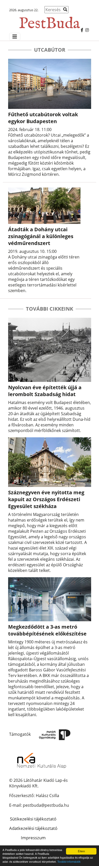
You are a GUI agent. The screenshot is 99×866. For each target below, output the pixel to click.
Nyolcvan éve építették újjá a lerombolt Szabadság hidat (44, 391)
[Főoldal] (49, 20)
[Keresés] (65, 9)
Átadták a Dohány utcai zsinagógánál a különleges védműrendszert (40, 236)
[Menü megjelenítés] (14, 36)
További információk (68, 861)
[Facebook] (82, 30)
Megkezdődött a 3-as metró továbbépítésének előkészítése (47, 630)
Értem (81, 851)
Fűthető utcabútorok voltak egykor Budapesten (43, 118)
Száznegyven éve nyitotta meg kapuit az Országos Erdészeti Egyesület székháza (46, 499)
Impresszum (33, 838)
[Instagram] (87, 30)
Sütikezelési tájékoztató (33, 819)
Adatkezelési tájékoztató (33, 828)
